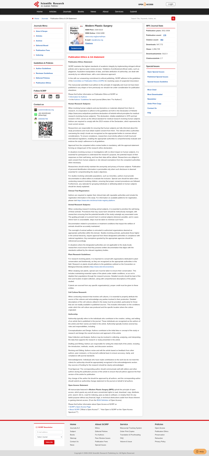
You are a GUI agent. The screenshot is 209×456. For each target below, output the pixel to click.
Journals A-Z (75, 428)
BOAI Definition (102, 400)
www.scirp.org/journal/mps (95, 36)
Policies (159, 424)
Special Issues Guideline (157, 82)
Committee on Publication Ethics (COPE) (88, 81)
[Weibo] (58, 96)
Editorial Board (42, 45)
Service (124, 424)
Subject (73, 431)
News (93, 11)
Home (40, 11)
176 (164, 35)
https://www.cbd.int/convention (101, 267)
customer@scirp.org (46, 110)
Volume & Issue (126, 441)
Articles (52, 11)
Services (119, 11)
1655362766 (43, 119)
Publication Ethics (43, 83)
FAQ (149, 113)
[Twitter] (36, 96)
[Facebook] (43, 96)
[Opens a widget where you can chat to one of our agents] (200, 452)
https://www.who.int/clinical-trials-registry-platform (96, 200)
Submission (76, 48)
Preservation (160, 435)
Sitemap (73, 438)
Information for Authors (78, 97)
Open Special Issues (155, 72)
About (105, 11)
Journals (67, 11)
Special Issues (100, 445)
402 (161, 40)
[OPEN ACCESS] (145, 4)
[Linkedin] (50, 96)
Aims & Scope (41, 31)
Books (81, 11)
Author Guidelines (43, 68)
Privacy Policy (160, 441)
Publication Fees (43, 50)
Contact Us (152, 108)
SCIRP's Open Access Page (80, 407)
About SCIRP (74, 409)
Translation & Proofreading (130, 435)
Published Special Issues (157, 77)
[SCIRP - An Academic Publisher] (49, 4)
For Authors (99, 435)
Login (170, 4)
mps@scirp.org (97, 40)
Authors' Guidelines (81, 99)
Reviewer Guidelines (44, 73)
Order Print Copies (127, 431)
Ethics (97, 428)
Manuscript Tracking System (131, 428)
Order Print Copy (154, 104)
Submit (133, 11)
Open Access (160, 428)
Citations (89, 43)
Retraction (159, 438)
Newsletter (151, 99)
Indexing (39, 55)
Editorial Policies (43, 78)
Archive (39, 41)
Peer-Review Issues (102, 438)
